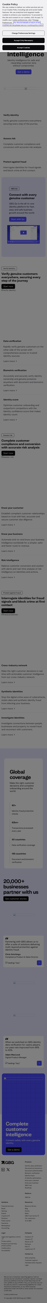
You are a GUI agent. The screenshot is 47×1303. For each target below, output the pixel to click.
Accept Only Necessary (23, 40)
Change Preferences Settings (23, 33)
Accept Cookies (23, 47)
